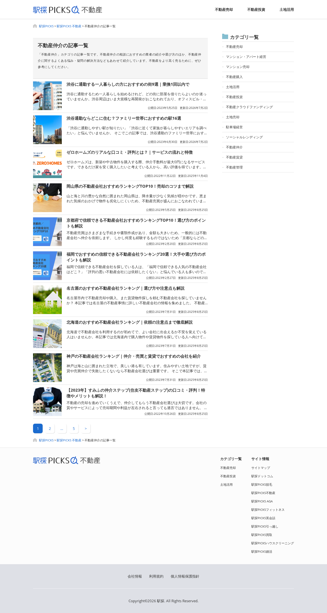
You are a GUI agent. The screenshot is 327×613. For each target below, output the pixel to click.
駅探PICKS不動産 (263, 493)
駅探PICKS (46, 26)
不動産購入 (234, 76)
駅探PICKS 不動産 (69, 26)
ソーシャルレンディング (244, 137)
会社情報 (135, 576)
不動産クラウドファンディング (249, 107)
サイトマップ (260, 468)
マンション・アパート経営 (246, 56)
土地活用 (287, 9)
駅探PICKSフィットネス (268, 509)
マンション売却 (237, 66)
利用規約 (156, 576)
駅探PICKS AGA (262, 501)
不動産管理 (234, 167)
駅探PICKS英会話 (263, 518)
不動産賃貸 (234, 157)
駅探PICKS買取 (261, 535)
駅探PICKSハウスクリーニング (272, 543)
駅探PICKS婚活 (261, 551)
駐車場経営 (234, 127)
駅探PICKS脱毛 (261, 484)
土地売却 (232, 117)
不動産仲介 (234, 147)
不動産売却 (224, 9)
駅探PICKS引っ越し (264, 526)
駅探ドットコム (262, 476)
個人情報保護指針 (185, 576)
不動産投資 (256, 9)
